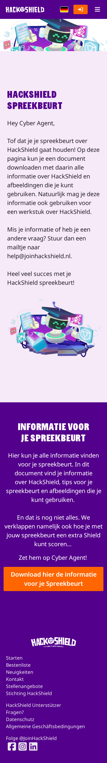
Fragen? (15, 712)
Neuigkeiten (19, 672)
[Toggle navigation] (97, 9)
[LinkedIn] (31, 746)
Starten (14, 658)
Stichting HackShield (29, 693)
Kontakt (15, 679)
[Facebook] (10, 746)
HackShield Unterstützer (33, 705)
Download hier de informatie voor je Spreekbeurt (54, 579)
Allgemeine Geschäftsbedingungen (45, 726)
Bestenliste (18, 665)
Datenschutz (20, 719)
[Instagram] (21, 746)
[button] (64, 9)
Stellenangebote (24, 686)
